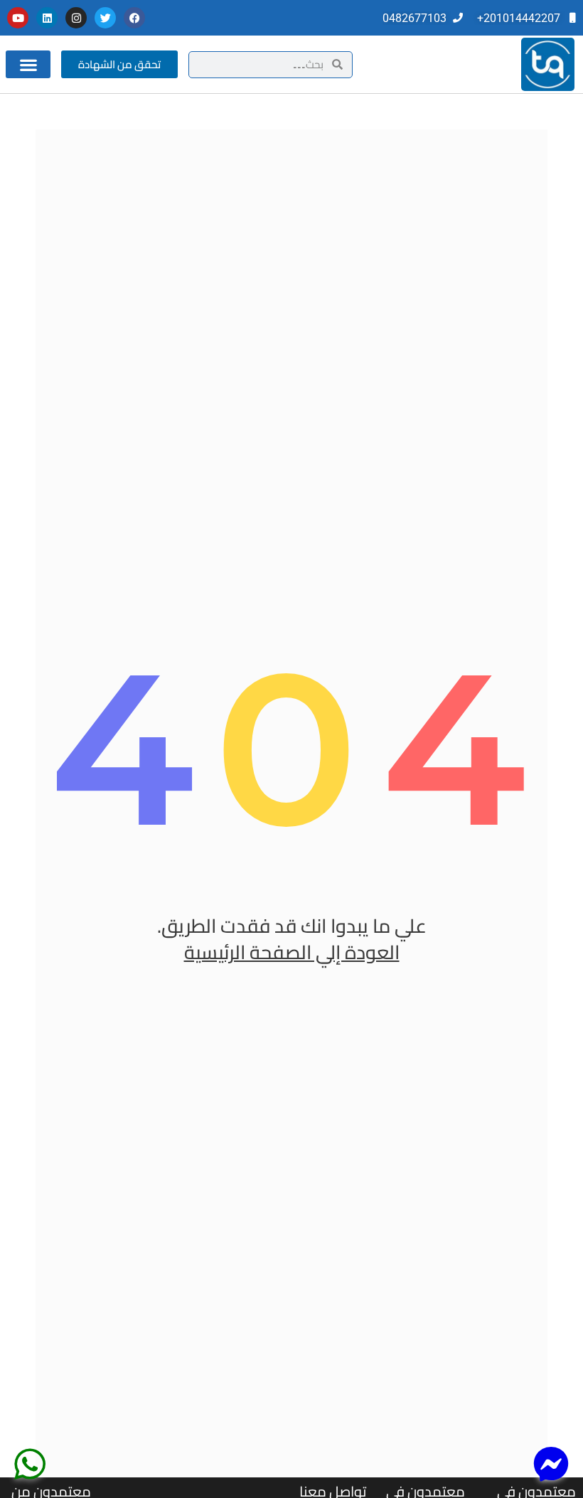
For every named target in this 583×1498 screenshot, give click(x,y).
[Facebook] (134, 17)
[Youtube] (17, 17)
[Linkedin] (47, 17)
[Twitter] (105, 17)
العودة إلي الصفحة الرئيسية (292, 952)
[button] (28, 64)
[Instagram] (76, 17)
